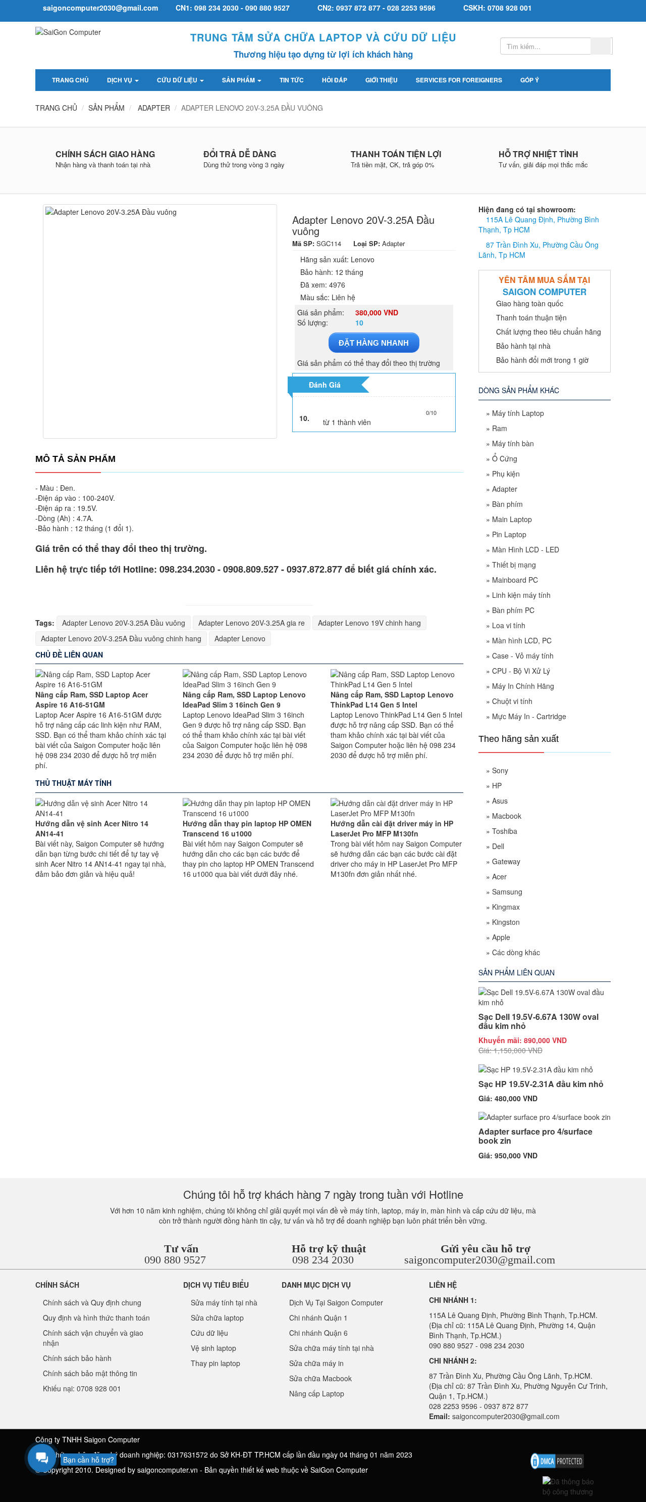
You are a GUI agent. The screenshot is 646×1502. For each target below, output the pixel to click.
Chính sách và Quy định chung (92, 1302)
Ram (499, 428)
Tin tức (292, 79)
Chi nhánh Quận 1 (318, 1317)
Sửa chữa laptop (217, 1317)
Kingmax (506, 907)
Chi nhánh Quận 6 (318, 1333)
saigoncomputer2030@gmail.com (479, 1259)
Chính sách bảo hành (77, 1358)
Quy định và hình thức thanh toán (96, 1317)
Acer (499, 876)
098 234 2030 (323, 1259)
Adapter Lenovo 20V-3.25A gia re (251, 623)
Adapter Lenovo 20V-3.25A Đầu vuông (123, 623)
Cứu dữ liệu (178, 79)
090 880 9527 (175, 1259)
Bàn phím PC (513, 610)
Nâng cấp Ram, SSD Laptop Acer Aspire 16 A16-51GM (91, 699)
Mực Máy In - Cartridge (529, 716)
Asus (500, 800)
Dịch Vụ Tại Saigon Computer (336, 1302)
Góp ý (529, 79)
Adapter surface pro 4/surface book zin (535, 1135)
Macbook (506, 816)
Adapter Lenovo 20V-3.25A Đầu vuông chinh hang (121, 638)
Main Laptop (512, 519)
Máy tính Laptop (518, 413)
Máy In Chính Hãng (523, 686)
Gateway (506, 861)
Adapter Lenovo (239, 638)
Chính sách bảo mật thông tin (90, 1373)
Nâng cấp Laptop (316, 1393)
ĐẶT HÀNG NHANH (374, 343)
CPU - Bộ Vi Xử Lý (521, 671)
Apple (501, 937)
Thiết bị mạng (514, 564)
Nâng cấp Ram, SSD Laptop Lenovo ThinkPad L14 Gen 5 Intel (392, 699)
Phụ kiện (506, 473)
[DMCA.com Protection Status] (557, 1460)
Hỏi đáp (334, 79)
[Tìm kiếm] (600, 46)
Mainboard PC (515, 580)
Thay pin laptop (215, 1363)
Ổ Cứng (504, 458)
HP (497, 785)
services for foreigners (459, 79)
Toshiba (504, 831)
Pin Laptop (509, 534)
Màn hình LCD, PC (522, 640)
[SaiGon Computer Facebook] (535, 1442)
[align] (585, 1442)
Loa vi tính (508, 625)
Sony (500, 770)
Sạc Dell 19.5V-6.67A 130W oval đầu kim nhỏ (538, 1021)
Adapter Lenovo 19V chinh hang (369, 623)
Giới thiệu (381, 79)
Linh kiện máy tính (521, 595)
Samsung (507, 891)
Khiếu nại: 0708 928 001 (82, 1388)
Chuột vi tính (512, 701)
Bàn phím (507, 504)
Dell (498, 846)
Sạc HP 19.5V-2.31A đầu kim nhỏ (541, 1084)
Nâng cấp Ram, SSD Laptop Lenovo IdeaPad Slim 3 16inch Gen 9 (244, 699)
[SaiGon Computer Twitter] (552, 1442)
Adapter (504, 489)
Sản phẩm (239, 79)
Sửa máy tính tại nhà (224, 1302)
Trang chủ (70, 79)
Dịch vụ (120, 79)
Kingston (506, 922)
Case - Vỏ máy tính (523, 655)
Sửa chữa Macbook (320, 1378)
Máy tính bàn (513, 443)
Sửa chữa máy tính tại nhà (331, 1348)
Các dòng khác (516, 952)
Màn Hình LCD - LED (525, 549)
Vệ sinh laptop (213, 1348)
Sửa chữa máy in (316, 1363)
